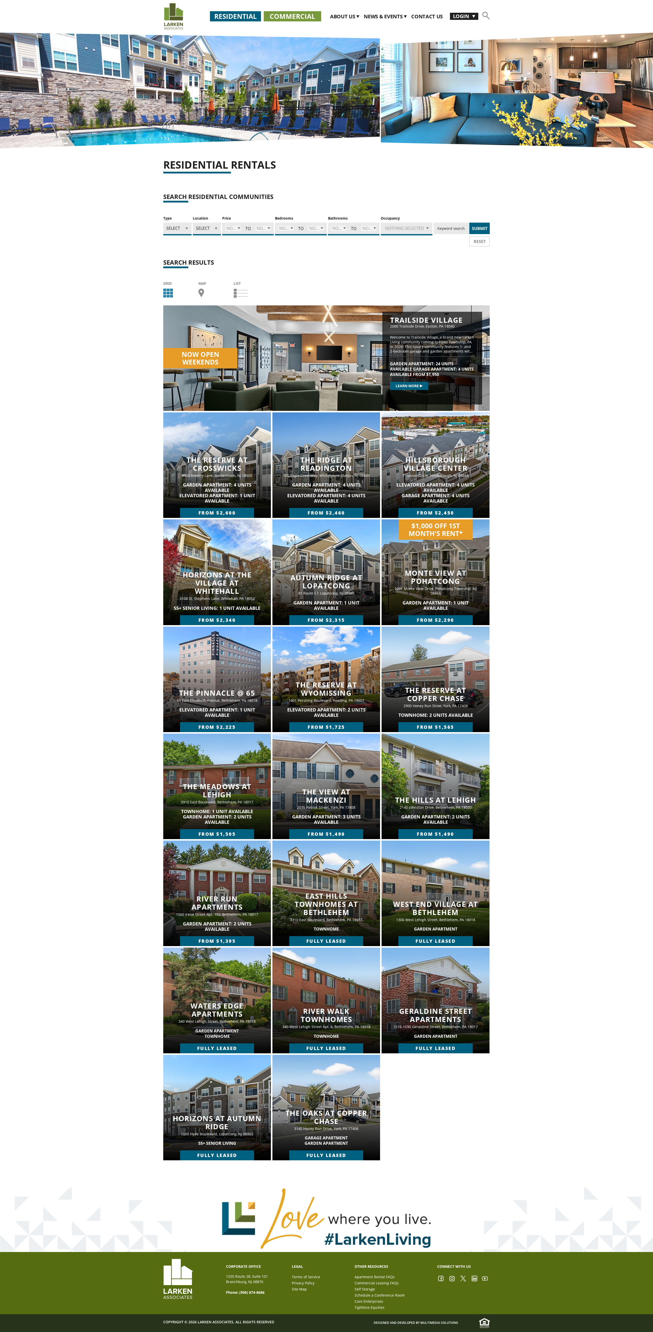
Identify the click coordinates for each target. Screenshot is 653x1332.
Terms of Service (306, 1276)
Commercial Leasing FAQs (377, 1283)
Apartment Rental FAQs (375, 1276)
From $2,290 (435, 620)
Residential (235, 16)
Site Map (299, 1289)
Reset (480, 241)
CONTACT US (427, 16)
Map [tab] (202, 284)
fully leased (326, 941)
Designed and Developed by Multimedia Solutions (416, 1323)
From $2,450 (435, 513)
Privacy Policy (303, 1283)
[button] (233, 228)
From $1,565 (435, 727)
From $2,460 (326, 513)
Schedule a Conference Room (380, 1295)
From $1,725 (326, 727)
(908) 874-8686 (252, 1292)
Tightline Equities (369, 1307)
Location (200, 218)
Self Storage (365, 1289)
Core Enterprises (369, 1301)
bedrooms (284, 218)
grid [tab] (167, 284)
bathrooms (338, 218)
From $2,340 (217, 620)
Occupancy (390, 218)
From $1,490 (326, 834)
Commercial (292, 16)
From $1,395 (217, 941)
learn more (407, 385)
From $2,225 (217, 727)
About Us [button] (343, 16)
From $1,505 (217, 834)
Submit (479, 228)
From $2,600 (217, 513)
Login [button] (461, 16)
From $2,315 (326, 620)
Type (167, 218)
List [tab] (237, 284)
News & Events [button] (384, 16)
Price (226, 218)
